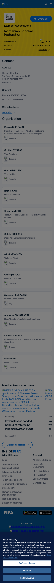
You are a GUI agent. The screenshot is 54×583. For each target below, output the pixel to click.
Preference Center (27, 563)
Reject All (27, 571)
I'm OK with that (27, 578)
